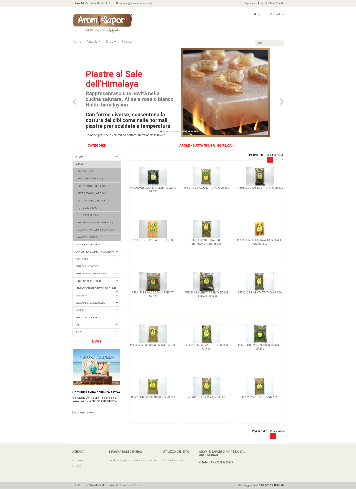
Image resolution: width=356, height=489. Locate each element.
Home (76, 41)
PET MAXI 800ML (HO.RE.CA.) (92, 200)
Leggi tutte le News (83, 412)
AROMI (79, 156)
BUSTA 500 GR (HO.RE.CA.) (90, 193)
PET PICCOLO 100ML (87, 215)
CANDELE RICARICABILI (87, 244)
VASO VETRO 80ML (86, 237)
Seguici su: (250, 3)
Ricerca (127, 41)
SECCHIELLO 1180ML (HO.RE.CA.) (94, 222)
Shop (109, 41)
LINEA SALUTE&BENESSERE (90, 302)
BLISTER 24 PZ (84, 171)
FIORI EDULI (81, 259)
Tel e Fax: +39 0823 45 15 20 (95, 3)
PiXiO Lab (136, 485)
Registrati (278, 14)
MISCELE (80, 310)
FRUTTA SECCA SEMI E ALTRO (91, 273)
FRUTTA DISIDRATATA (87, 266)
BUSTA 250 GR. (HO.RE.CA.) (91, 186)
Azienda (92, 41)
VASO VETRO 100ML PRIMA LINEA (94, 229)
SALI (77, 324)
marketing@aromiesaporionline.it (135, 3)
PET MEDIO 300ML (86, 207)
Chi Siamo (78, 460)
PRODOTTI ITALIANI (86, 317)
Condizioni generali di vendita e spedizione (132, 460)
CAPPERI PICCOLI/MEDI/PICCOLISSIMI (95, 251)
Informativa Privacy (174, 460)
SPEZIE (79, 332)
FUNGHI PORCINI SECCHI (88, 281)
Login (259, 14)
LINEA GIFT (81, 295)
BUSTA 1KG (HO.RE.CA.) (89, 178)
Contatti (76, 466)
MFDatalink (122, 485)
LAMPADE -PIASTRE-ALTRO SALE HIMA (95, 288)
